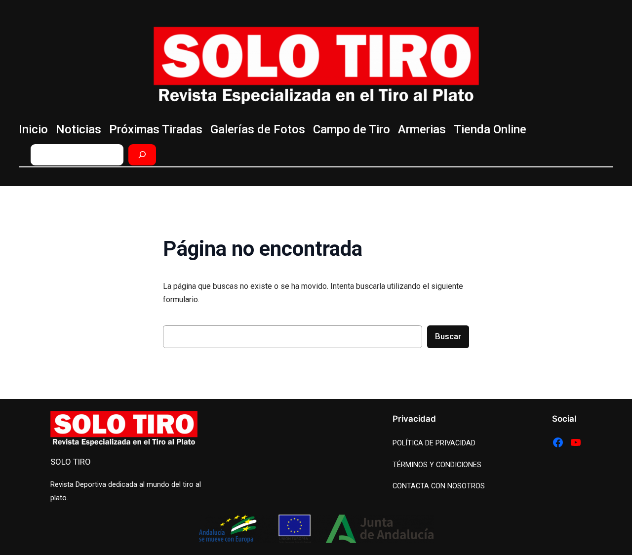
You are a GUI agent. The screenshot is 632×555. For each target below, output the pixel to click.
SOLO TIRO (70, 462)
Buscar (448, 336)
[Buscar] (142, 154)
